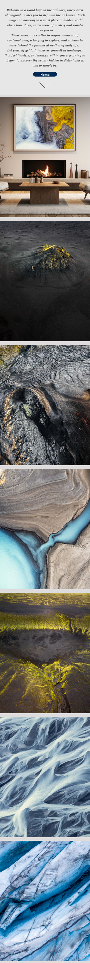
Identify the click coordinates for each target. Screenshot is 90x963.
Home (45, 74)
